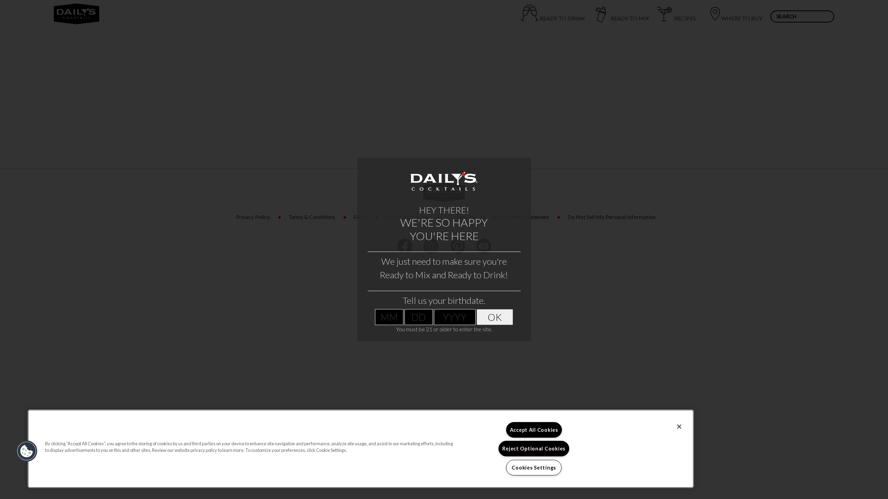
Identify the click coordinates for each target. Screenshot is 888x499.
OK (495, 317)
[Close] (679, 426)
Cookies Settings (534, 468)
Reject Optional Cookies (533, 449)
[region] (361, 449)
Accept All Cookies (534, 430)
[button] (27, 451)
